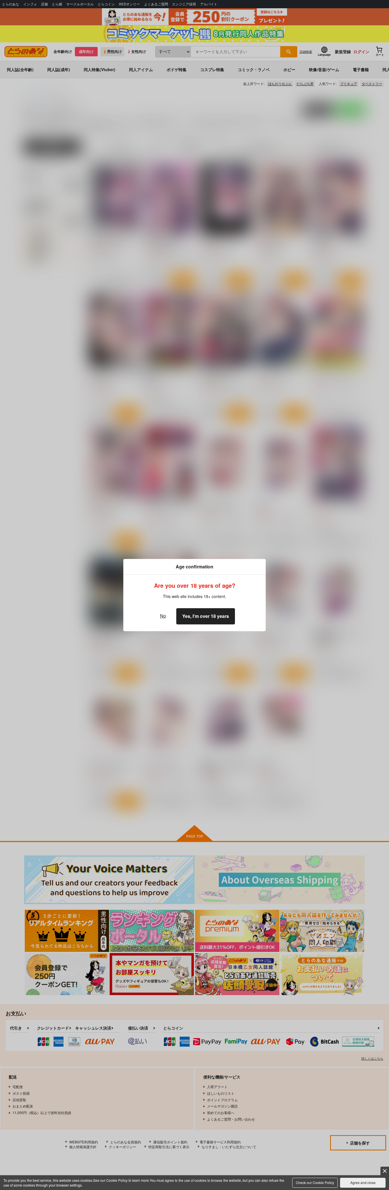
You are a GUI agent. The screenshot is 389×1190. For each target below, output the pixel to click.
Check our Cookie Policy (315, 1182)
